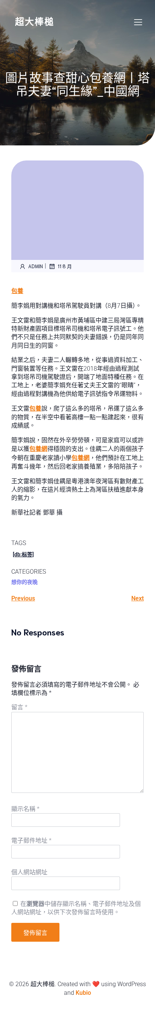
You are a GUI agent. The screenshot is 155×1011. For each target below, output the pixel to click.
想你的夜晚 (24, 582)
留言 (19, 707)
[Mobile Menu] (138, 21)
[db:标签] (23, 554)
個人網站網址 (29, 872)
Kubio (83, 992)
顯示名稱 (25, 808)
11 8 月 (65, 266)
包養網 (38, 448)
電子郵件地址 (31, 840)
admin (35, 266)
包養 (17, 291)
